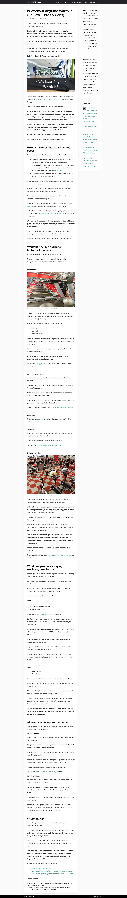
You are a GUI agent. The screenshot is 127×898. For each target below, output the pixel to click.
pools (38, 419)
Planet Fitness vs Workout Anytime (47, 772)
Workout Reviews (76, 2)
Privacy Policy (96, 896)
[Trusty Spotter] (34, 2)
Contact (92, 2)
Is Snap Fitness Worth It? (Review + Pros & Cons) (43, 889)
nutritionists (31, 558)
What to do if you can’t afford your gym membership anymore (52, 871)
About (86, 2)
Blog (57, 2)
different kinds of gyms (46, 614)
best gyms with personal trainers (60, 555)
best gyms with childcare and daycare (50, 445)
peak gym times (41, 364)
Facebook (54, 308)
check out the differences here (46, 99)
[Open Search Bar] (98, 2)
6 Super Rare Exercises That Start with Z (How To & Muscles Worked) (49, 887)
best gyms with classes (65, 407)
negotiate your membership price (50, 213)
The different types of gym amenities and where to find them (52, 874)
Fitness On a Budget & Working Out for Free (42, 883)
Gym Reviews (65, 2)
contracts (30, 206)
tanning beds (58, 171)
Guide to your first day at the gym (42, 868)
